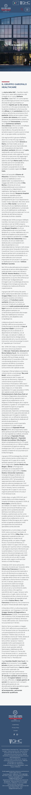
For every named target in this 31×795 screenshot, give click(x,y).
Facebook (14, 735)
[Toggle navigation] (27, 9)
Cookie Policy (15, 724)
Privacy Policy (15, 727)
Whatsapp (17, 734)
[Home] (15, 715)
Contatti (15, 730)
